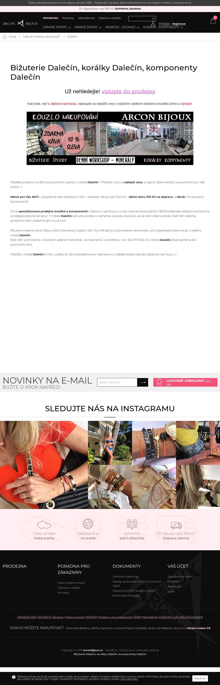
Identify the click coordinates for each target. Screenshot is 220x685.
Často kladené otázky (71, 582)
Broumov (180, 628)
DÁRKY (137, 617)
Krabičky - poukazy (120, 27)
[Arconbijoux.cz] (20, 24)
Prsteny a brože (74, 617)
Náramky (58, 617)
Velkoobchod (86, 18)
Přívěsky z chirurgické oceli (115, 617)
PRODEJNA (50, 18)
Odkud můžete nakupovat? (41, 36)
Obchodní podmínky (126, 576)
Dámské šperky (55, 27)
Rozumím (200, 678)
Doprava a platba (110, 18)
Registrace (179, 23)
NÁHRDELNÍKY (27, 617)
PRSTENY (91, 617)
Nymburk (107, 628)
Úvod (12, 36)
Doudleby (141, 628)
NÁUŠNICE (44, 617)
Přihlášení (174, 581)
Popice (130, 628)
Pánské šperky (86, 27)
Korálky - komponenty (161, 27)
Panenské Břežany (78, 628)
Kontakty (68, 18)
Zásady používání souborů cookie (134, 590)
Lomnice (119, 628)
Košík (171, 591)
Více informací (129, 679)
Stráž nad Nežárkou (160, 628)
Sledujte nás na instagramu (110, 408)
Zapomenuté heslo (180, 576)
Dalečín (72, 36)
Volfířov (95, 628)
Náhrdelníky (150, 617)
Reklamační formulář (126, 595)
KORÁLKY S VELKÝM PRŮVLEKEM (181, 617)
